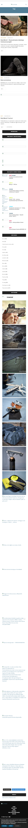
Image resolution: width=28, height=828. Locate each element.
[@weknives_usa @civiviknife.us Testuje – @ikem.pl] (14, 483)
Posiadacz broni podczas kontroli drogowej (15, 177)
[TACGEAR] (14, 4)
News (3, 266)
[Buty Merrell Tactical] (14, 104)
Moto (3, 263)
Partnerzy (14, 808)
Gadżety (11, 197)
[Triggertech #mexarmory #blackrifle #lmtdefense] (14, 605)
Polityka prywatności (14, 812)
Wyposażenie (5, 288)
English (14, 814)
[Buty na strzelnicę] (14, 66)
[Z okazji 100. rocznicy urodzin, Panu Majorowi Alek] (14, 678)
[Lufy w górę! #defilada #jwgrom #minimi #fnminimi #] (14, 775)
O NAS (14, 806)
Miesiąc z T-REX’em (13, 184)
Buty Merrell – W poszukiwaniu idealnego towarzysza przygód (12, 41)
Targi (3, 279)
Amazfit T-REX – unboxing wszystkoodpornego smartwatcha (16, 200)
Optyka (3, 271)
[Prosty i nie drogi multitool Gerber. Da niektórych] (14, 385)
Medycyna (4, 260)
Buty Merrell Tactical (7, 118)
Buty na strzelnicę (6, 80)
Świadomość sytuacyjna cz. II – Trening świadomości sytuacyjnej (17, 208)
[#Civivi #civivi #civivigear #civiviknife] (14, 580)
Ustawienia (17, 825)
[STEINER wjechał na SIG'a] (14, 312)
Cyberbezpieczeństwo (7, 244)
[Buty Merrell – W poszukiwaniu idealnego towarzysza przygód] (14, 26)
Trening (11, 206)
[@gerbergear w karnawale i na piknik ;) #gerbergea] (14, 458)
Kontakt (14, 811)
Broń (10, 175)
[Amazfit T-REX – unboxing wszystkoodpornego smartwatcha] (5, 199)
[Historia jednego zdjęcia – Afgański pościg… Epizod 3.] (5, 215)
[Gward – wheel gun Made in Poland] (5, 222)
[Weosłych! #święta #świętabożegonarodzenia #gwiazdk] (14, 727)
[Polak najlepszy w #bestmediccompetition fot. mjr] (14, 702)
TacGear (13, 175)
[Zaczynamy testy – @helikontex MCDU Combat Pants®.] (14, 361)
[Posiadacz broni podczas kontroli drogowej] (5, 177)
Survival (4, 274)
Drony (3, 247)
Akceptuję (4, 825)
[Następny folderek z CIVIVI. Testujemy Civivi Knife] (14, 337)
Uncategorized (5, 285)
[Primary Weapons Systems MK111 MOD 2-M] (5, 229)
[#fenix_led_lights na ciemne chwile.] (14, 556)
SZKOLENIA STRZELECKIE (9, 797)
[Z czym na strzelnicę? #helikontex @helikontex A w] (14, 434)
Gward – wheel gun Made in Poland (16, 222)
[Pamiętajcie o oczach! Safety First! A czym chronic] (14, 410)
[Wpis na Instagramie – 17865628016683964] (14, 653)
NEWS (14, 809)
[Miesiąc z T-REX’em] (5, 184)
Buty (3, 241)
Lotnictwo (4, 257)
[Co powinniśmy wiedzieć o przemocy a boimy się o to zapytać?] (5, 191)
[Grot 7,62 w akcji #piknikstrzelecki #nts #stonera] (14, 751)
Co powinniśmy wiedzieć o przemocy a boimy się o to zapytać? (16, 191)
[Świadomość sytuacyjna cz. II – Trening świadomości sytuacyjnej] (5, 208)
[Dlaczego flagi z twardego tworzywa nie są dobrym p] (14, 507)
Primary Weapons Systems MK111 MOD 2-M (17, 229)
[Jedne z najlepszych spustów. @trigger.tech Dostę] (14, 532)
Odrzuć (10, 825)
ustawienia (13, 823)
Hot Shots (4, 255)
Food (3, 249)
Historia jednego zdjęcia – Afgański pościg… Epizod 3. (16, 215)
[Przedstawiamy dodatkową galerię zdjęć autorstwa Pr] (14, 629)
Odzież (3, 268)
